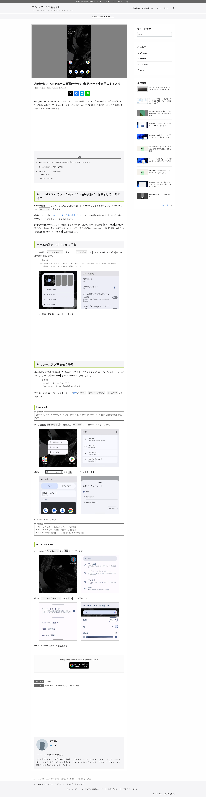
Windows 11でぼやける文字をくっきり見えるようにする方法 (160, 124)
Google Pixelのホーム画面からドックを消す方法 (57, 526)
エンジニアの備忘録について (92, 789)
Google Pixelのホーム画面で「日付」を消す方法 (57, 529)
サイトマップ (71, 789)
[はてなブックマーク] (82, 93)
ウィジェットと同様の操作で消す (66, 215)
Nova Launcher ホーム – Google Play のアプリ (61, 386)
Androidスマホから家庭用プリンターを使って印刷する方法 (159, 88)
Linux (166, 8)
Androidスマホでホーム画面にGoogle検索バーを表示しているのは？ (65, 162)
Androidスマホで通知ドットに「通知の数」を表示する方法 (61, 532)
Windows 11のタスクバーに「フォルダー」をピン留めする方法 (160, 160)
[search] (168, 34)
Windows (136, 8)
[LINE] (87, 93)
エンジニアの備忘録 (45, 7)
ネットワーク (156, 8)
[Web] (51, 745)
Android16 (49, 685)
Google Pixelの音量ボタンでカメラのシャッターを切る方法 (160, 171)
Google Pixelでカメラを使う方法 (160, 195)
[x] (55, 745)
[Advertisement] (79, 130)
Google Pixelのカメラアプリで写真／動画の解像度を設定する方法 (160, 148)
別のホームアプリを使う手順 (50, 171)
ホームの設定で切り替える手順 (51, 166)
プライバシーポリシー (131, 789)
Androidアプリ (62, 685)
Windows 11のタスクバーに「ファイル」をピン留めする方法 (160, 136)
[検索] (173, 8)
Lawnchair (45, 174)
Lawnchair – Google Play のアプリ (56, 383)
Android (145, 8)
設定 (75, 393)
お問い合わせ (113, 789)
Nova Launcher (47, 178)
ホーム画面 (75, 685)
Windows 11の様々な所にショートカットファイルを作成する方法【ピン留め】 (160, 184)
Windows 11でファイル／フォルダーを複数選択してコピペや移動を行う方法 (160, 101)
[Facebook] (76, 93)
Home (33, 779)
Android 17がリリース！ (103, 16)
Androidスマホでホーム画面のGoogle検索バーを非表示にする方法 (68, 779)
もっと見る (166, 205)
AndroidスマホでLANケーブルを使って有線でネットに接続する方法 (160, 113)
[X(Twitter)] (70, 93)
